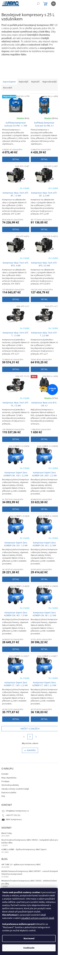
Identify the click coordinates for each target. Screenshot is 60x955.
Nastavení (29, 938)
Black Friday (6, 833)
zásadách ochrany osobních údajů (37, 918)
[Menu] (53, 4)
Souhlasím (29, 947)
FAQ (3, 796)
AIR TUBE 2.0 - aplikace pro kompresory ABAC (21, 864)
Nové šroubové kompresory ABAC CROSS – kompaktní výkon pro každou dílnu (29, 841)
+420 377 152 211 (13, 815)
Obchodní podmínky (10, 785)
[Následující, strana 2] (30, 736)
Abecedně (7, 87)
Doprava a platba (8, 792)
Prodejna (5, 781)
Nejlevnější (23, 81)
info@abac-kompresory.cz (17, 810)
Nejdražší (35, 81)
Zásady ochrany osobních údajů (15, 788)
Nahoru (31, 750)
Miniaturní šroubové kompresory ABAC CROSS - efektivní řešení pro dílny (29, 882)
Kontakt (4, 774)
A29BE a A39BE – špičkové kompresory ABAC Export (23, 849)
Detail (15, 159)
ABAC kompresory (14, 819)
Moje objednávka (8, 777)
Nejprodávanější (50, 81)
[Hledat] (38, 4)
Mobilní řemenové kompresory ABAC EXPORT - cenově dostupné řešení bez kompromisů (29, 873)
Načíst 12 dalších (30, 728)
